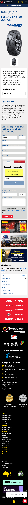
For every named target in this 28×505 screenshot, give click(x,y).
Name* (4, 140)
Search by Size (6, 417)
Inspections (5, 437)
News (4, 456)
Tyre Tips (4, 423)
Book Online (6, 452)
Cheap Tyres (5, 467)
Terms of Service (20, 210)
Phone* (11, 145)
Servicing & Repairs (7, 439)
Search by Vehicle (7, 415)
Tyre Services (5, 441)
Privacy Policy (10, 210)
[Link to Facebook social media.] (14, 501)
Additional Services (7, 445)
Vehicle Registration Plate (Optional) (9, 191)
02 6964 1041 (9, 374)
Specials (4, 447)
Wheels (4, 425)
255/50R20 (22, 276)
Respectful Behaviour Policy (8, 497)
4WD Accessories (6, 433)
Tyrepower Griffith (15, 5)
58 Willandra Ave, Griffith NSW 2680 (15, 370)
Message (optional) (7, 197)
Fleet (3, 454)
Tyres (3, 413)
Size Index (4, 461)
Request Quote (8, 216)
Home (4, 11)
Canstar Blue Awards (7, 463)
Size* (3, 135)
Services (4, 431)
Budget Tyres (5, 465)
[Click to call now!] (18, 2)
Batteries (4, 435)
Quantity (21, 135)
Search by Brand (6, 419)
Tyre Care (4, 421)
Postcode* (5, 156)
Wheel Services (6, 443)
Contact (4, 450)
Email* (4, 151)
